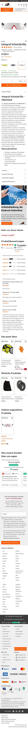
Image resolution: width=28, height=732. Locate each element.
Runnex (18, 594)
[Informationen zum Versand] (25, 77)
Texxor (17, 606)
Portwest (5, 609)
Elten (17, 556)
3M (3, 551)
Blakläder (5, 573)
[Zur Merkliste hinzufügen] (26, 41)
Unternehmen (5, 655)
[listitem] (5, 551)
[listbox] (14, 264)
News (3, 662)
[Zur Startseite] (8, 5)
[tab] (7, 10)
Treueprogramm (6, 643)
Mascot (4, 592)
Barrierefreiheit (5, 723)
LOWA (4, 584)
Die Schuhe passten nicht (9, 476)
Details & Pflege (6, 92)
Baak (3, 571)
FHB (17, 561)
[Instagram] (16, 711)
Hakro (17, 566)
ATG (3, 563)
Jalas (17, 575)
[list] (14, 306)
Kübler (17, 578)
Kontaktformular (6, 646)
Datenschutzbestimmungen (11, 538)
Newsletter (5, 648)
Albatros (4, 558)
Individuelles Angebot (8, 178)
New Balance (6, 594)
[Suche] (19, 5)
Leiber (17, 580)
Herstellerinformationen (8, 181)
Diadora (4, 576)
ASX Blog (18, 636)
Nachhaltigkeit (19, 631)
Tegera (17, 604)
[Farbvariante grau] (7, 444)
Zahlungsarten (6, 631)
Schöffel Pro (19, 596)
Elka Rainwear (19, 553)
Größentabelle (19, 634)
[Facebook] (13, 711)
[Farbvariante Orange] (2, 444)
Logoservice (5, 636)
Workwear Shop (6, 660)
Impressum (4, 715)
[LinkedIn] (22, 711)
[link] (4, 65)
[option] (14, 259)
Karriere (4, 657)
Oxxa (3, 602)
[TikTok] (19, 711)
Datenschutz (4, 717)
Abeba (4, 556)
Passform (4, 170)
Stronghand (19, 601)
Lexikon (17, 629)
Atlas (4, 566)
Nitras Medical (6, 597)
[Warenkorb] (26, 5)
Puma (4, 612)
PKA (3, 604)
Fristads (18, 563)
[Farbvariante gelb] (5, 444)
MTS (3, 587)
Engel (17, 558)
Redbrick (18, 587)
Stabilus (18, 599)
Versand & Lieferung (7, 174)
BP (3, 568)
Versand (4, 629)
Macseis (4, 589)
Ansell (4, 561)
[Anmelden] (21, 5)
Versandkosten (7, 56)
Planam (4, 607)
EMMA (17, 551)
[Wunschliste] (24, 5)
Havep (17, 568)
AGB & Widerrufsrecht (7, 721)
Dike (3, 578)
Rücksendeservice (6, 639)
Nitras (4, 599)
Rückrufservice (6, 641)
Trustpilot (17, 251)
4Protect (4, 553)
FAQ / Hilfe (5, 634)
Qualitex (18, 584)
